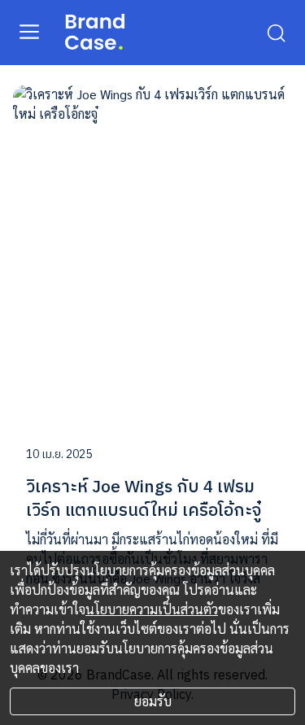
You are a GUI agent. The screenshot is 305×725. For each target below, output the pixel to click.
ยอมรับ (153, 701)
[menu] (29, 31)
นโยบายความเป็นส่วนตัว (151, 609)
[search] (275, 32)
